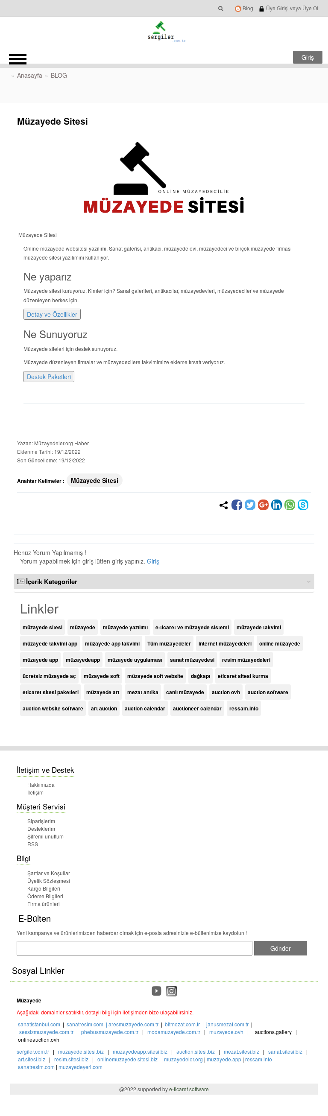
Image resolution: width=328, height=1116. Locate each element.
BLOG (59, 75)
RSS (32, 843)
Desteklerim (41, 828)
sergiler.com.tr (33, 1051)
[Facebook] (237, 505)
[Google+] (263, 505)
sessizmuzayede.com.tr (46, 1031)
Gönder (280, 948)
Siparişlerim (41, 820)
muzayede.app (224, 1059)
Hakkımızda (41, 784)
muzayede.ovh (226, 1031)
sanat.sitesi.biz (285, 1051)
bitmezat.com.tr (182, 1024)
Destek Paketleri (49, 376)
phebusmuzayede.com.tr (109, 1031)
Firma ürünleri (43, 903)
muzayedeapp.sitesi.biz (140, 1051)
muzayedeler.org (183, 1059)
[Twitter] (250, 505)
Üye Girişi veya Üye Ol (291, 8)
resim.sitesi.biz (71, 1059)
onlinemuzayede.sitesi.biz (127, 1059)
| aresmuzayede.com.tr (130, 1024)
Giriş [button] (308, 57)
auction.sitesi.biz (195, 1051)
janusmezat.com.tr (227, 1024)
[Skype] (303, 505)
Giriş (153, 561)
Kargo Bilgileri (43, 888)
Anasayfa (29, 75)
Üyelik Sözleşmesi (48, 880)
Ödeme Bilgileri (45, 896)
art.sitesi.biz (32, 1059)
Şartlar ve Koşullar (48, 872)
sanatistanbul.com (39, 1024)
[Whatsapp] (290, 505)
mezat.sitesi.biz (241, 1051)
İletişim (35, 792)
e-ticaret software (189, 1089)
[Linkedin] (276, 505)
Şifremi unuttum (45, 836)
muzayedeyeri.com (80, 1066)
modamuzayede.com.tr (173, 1031)
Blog (247, 8)
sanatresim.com (85, 1024)
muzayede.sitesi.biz (81, 1051)
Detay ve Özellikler (52, 314)
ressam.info (258, 1059)
